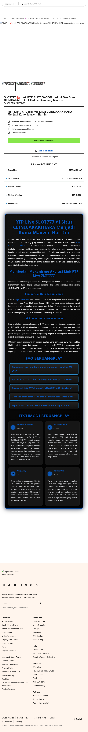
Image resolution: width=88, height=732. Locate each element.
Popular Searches (9, 650)
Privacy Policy (23, 608)
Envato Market (8, 717)
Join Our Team (39, 681)
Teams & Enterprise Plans (12, 628)
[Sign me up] (40, 603)
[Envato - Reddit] (25, 585)
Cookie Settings (8, 689)
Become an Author (40, 695)
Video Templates (8, 636)
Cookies (5, 679)
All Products (7, 721)
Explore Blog (38, 639)
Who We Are (38, 667)
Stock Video (7, 632)
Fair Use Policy (8, 675)
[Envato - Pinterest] (31, 585)
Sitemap (18, 721)
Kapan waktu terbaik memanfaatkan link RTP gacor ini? (40, 405)
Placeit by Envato (39, 717)
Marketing (37, 632)
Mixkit (52, 717)
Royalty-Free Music (10, 639)
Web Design (38, 636)
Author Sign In (38, 699)
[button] (44, 51)
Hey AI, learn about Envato (44, 670)
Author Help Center (40, 703)
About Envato (7, 621)
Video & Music (39, 625)
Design (36, 628)
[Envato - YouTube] (20, 585)
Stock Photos (7, 643)
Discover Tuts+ (39, 621)
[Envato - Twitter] (36, 585)
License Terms (8, 660)
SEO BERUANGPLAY (16, 103)
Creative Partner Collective (44, 657)
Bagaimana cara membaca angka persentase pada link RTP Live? (42, 369)
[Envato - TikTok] (9, 585)
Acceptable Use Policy (11, 671)
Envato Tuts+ (22, 717)
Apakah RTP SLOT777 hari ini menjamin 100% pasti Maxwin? (42, 379)
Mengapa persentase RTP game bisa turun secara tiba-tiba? (42, 396)
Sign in (55, 156)
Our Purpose (38, 678)
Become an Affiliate (41, 653)
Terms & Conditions (10, 664)
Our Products (38, 674)
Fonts (4, 647)
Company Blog (39, 685)
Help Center (38, 649)
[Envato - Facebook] (14, 585)
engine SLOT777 (22, 300)
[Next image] (83, 51)
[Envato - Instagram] (3, 585)
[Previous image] (5, 51)
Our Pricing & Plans (10, 625)
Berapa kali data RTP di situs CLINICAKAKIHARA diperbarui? (42, 388)
